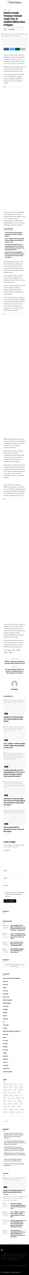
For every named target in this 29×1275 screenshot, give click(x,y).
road (16, 1109)
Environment (7, 1003)
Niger (5, 1103)
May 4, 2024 (19, 29)
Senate (5, 1112)
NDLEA (19, 1101)
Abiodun (6, 1084)
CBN (5, 1089)
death (5, 1092)
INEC (9, 1098)
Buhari (21, 1087)
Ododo (5, 652)
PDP (9, 1106)
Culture (5, 991)
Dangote (20, 1089)
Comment (7, 850)
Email (6, 878)
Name (6, 870)
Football (6, 1006)
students (11, 1112)
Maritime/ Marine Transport (12, 1031)
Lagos (14, 1101)
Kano (13, 1098)
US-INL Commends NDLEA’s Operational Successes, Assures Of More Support (14, 829)
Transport (6, 1068)
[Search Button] (24, 1121)
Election (17, 1095)
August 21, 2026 (7, 749)
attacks (9, 650)
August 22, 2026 (7, 723)
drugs (18, 1092)
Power (5, 1053)
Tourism (5, 1065)
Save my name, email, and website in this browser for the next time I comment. (15, 894)
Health (5, 1015)
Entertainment (7, 1000)
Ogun (21, 1103)
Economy (5, 994)
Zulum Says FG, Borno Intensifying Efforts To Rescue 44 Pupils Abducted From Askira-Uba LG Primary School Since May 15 (15, 1142)
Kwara (9, 1101)
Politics (5, 1050)
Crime (6, 766)
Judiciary (6, 1025)
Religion (5, 1056)
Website (6, 885)
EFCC (11, 1095)
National (5, 1034)
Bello (10, 1087)
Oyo (4, 1106)
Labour (5, 1028)
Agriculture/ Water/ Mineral (11, 978)
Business (5, 984)
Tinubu (17, 1112)
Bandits (5, 1087)
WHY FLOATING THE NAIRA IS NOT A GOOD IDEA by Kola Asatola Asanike (17, 950)
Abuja (11, 1084)
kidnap (18, 1098)
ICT (4, 1022)
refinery (6, 1109)
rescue (11, 1109)
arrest (20, 1084)
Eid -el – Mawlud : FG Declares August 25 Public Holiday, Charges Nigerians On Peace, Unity (14, 240)
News (9, 9)
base (14, 650)
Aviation (5, 981)
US (22, 1112)
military (18, 650)
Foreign (5, 1009)
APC (16, 1084)
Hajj (5, 1098)
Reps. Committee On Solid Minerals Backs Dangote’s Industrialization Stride (16, 944)
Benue (15, 1087)
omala (10, 652)
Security (5, 1059)
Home (5, 9)
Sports (5, 1062)
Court (15, 1089)
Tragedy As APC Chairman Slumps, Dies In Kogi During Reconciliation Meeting (14, 234)
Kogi (5, 1101)
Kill (23, 1098)
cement (10, 1089)
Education (6, 997)
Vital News (11, 29)
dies (10, 1092)
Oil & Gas (5, 1040)
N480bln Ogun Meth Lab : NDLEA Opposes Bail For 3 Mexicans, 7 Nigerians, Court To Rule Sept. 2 (15, 1155)
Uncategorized (7, 1071)
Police (13, 1106)
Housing (5, 1019)
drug (14, 1092)
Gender (5, 1012)
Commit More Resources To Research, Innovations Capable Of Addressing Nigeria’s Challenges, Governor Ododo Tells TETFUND (14, 1148)
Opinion (5, 1043)
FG (21, 1095)
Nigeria (10, 1103)
